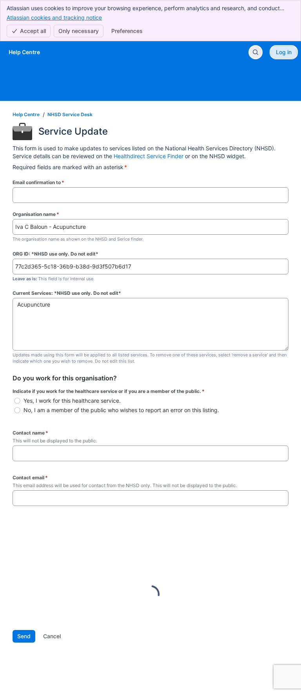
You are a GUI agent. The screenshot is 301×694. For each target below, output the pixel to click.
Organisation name (36, 214)
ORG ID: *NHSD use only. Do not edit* (55, 254)
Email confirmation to (38, 182)
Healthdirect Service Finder (148, 156)
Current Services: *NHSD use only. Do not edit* (67, 293)
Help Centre (26, 114)
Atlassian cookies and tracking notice (54, 17)
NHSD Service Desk (69, 114)
